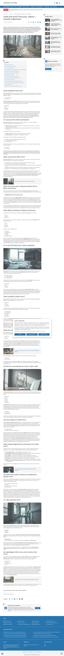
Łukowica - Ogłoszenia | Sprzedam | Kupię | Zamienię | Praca (31, 9)
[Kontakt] (57, 3)
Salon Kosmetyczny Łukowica (52, 622)
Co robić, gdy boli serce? (8, 84)
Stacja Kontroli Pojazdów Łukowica (25, 624)
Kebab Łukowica (50, 624)
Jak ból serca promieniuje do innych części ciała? (12, 77)
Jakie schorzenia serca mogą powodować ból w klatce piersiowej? (15, 69)
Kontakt (25, 645)
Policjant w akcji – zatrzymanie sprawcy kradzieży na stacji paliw (45, 635)
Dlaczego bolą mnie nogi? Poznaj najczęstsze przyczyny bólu (56, 42)
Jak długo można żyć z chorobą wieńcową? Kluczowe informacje (26, 579)
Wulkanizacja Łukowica (8, 624)
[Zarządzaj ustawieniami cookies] (2, 654)
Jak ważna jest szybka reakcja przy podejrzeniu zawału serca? (14, 82)
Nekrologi (33, 6)
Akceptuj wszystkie (44, 334)
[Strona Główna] (4, 7)
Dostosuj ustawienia (32, 334)
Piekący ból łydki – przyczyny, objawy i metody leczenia (56, 51)
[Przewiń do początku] (62, 654)
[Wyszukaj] (59, 3)
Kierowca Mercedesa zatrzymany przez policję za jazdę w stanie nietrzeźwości (47, 632)
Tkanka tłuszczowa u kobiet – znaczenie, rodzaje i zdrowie (56, 33)
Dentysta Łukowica (8, 621)
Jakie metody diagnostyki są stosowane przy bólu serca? (13, 81)
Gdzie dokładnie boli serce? (8, 64)
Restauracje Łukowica (36, 624)
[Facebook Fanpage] (54, 3)
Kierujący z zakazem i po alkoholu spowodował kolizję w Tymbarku (15, 633)
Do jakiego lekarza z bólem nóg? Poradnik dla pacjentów (56, 47)
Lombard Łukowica (36, 621)
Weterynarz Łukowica (8, 622)
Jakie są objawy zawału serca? (9, 74)
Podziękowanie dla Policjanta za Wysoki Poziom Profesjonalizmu (15, 635)
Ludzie (51, 6)
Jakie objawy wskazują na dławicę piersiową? (11, 71)
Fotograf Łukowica (22, 622)
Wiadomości (8, 6)
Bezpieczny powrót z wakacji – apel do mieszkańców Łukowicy (15, 632)
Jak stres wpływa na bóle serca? (9, 79)
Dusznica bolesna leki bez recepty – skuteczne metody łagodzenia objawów (27, 351)
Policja (12, 6)
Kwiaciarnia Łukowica (51, 621)
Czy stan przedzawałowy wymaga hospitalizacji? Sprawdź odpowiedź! (25, 470)
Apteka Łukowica (22, 621)
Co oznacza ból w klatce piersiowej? (10, 66)
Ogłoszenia (20, 6)
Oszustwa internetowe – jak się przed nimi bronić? (42, 633)
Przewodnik (47, 6)
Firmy (16, 6)
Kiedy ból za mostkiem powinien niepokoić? (11, 76)
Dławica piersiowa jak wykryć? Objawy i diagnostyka (25, 181)
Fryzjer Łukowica (36, 622)
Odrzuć (20, 334)
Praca (24, 6)
